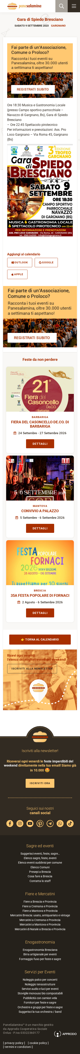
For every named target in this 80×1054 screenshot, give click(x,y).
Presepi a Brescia (40, 871)
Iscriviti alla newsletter (32, 668)
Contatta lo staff (40, 881)
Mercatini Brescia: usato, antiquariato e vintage (40, 915)
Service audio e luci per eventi (40, 988)
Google (48, 262)
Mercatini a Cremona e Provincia (40, 920)
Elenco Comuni (40, 867)
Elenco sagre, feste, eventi (40, 858)
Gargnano (58, 25)
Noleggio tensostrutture (40, 984)
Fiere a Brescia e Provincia (40, 901)
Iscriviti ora (40, 783)
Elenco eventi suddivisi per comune (40, 862)
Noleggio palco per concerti (40, 979)
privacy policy (14, 1043)
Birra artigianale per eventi (40, 954)
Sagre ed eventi (40, 845)
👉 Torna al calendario (40, 639)
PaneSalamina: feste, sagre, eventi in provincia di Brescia (23, 6)
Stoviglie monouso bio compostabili (40, 993)
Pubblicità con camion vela (40, 998)
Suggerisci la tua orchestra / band (40, 1011)
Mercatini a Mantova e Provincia (40, 924)
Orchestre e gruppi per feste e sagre (40, 1007)
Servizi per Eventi (40, 971)
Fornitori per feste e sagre (40, 1002)
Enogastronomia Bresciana (40, 949)
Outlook (21, 262)
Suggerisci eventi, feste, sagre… (40, 853)
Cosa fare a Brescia (40, 876)
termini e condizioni (18, 1046)
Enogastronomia (40, 942)
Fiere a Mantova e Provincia (40, 910)
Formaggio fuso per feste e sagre (40, 959)
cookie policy (38, 1043)
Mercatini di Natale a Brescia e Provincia (40, 929)
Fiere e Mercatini (40, 893)
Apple (18, 274)
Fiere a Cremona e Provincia (40, 906)
